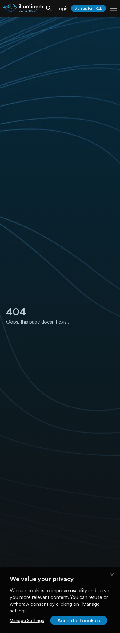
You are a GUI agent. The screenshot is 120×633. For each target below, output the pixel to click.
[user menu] (113, 8)
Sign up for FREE (88, 8)
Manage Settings (27, 620)
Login (62, 8)
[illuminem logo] (23, 9)
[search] (49, 8)
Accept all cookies (79, 620)
